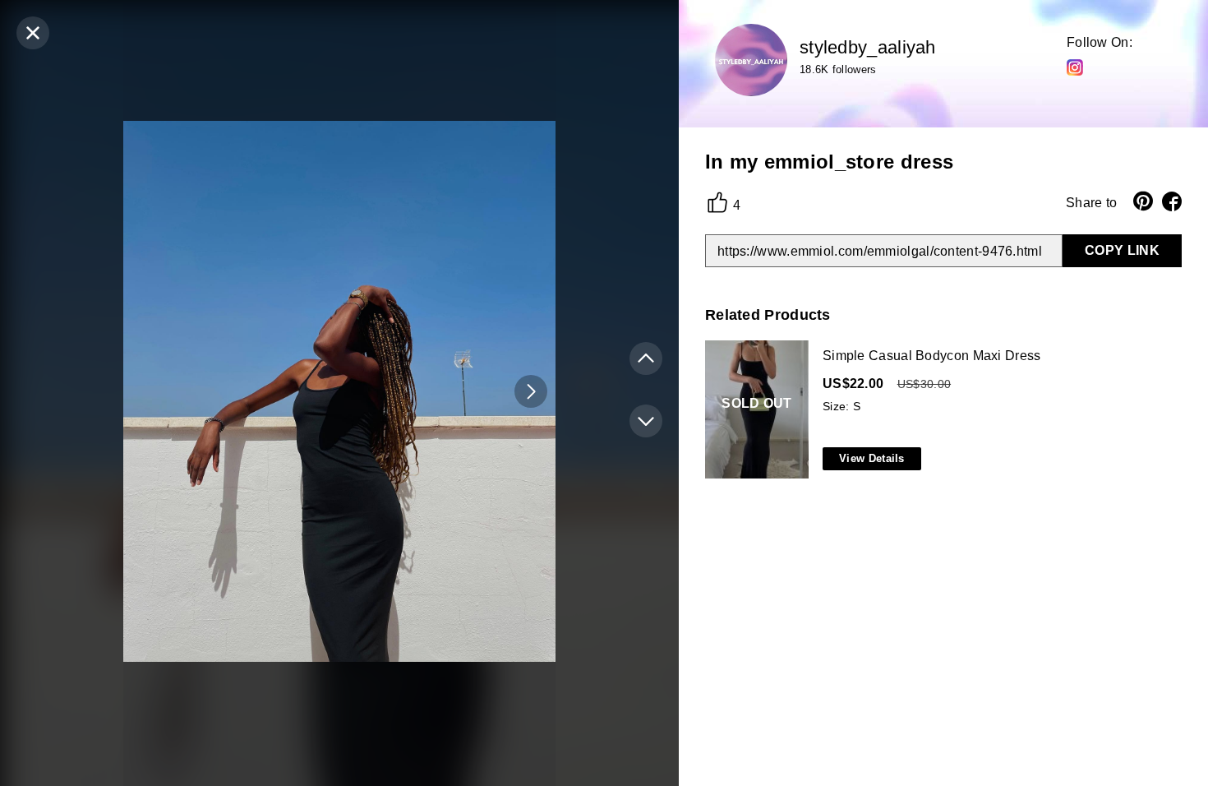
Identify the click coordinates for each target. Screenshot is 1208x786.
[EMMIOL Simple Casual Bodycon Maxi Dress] (940, 410)
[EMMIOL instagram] (1075, 66)
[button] (530, 391)
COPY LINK (1122, 250)
